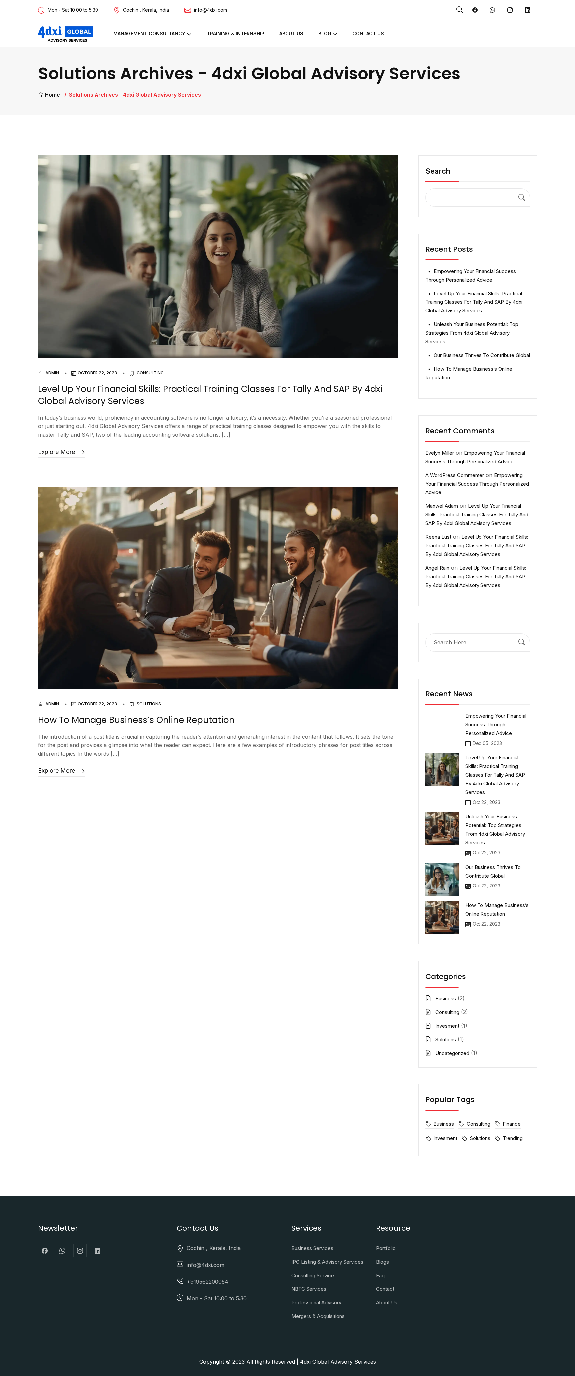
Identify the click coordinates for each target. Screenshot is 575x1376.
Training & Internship (235, 33)
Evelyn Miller (439, 453)
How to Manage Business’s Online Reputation (136, 720)
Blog (324, 33)
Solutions (149, 703)
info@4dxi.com (210, 10)
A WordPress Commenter (454, 475)
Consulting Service (312, 1275)
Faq (380, 1275)
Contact (385, 1289)
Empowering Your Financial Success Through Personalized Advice (477, 483)
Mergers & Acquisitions (318, 1316)
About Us (291, 33)
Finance (512, 1124)
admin (52, 372)
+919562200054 (207, 1281)
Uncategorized (452, 1053)
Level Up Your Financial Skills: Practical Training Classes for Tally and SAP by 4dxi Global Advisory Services (210, 395)
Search (437, 171)
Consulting (150, 372)
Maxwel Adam (441, 506)
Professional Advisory (316, 1302)
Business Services (312, 1248)
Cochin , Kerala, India (214, 1248)
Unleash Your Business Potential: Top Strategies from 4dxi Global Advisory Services (471, 333)
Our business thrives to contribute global (482, 355)
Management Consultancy (149, 33)
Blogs (382, 1262)
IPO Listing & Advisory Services (327, 1262)
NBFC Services (308, 1289)
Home (52, 94)
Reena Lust (438, 537)
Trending (513, 1138)
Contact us (368, 33)
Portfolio (386, 1248)
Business (445, 998)
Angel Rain (437, 568)
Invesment (447, 1026)
